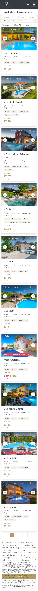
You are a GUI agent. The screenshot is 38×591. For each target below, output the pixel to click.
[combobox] (27, 21)
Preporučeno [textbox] (25, 21)
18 (20, 535)
